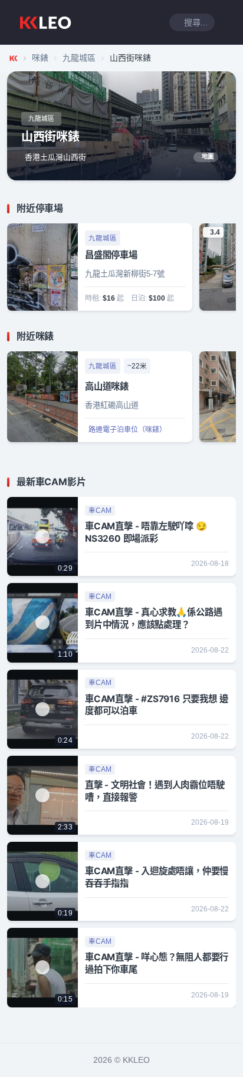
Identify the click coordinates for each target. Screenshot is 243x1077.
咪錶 (40, 57)
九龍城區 (79, 57)
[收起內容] (229, 209)
